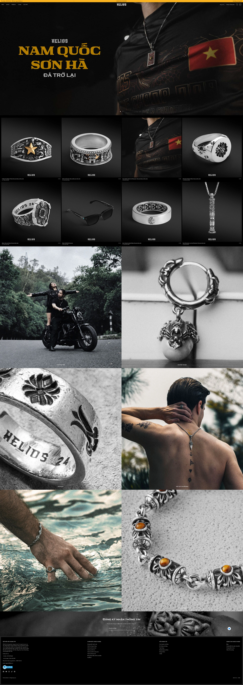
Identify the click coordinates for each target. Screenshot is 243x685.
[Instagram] (9, 671)
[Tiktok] (11, 671)
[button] (120, 111)
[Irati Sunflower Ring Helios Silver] (151, 212)
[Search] (237, 4)
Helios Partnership (230, 650)
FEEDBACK (14, 4)
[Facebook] (3, 671)
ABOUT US (235, 677)
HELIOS (7, 677)
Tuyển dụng (161, 648)
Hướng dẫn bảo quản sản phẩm (233, 646)
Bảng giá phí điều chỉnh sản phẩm (94, 655)
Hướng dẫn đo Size (230, 648)
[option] (121, 57)
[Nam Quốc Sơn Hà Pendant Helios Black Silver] (151, 147)
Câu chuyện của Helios (164, 644)
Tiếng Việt (222, 4)
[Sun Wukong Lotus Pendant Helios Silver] (212, 212)
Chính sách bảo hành (91, 648)
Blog (227, 644)
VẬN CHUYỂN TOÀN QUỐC (121, 1)
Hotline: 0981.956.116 (7, 1)
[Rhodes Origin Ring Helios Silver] (212, 147)
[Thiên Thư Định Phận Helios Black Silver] (31, 147)
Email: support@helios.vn (18, 1)
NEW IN (7, 4)
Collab (160, 653)
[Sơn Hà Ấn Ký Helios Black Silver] (91, 147)
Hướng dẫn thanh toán (92, 644)
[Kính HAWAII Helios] (91, 212)
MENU (3, 4)
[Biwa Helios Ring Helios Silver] (31, 212)
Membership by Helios (163, 650)
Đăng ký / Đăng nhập (230, 4)
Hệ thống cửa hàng (236, 1)
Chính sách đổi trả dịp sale (93, 651)
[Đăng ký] (133, 628)
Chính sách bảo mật (91, 653)
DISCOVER (25, 4)
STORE (239, 677)
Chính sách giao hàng (92, 646)
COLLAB (19, 4)
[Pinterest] (14, 671)
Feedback (89, 657)
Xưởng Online (162, 651)
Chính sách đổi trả (91, 650)
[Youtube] (6, 671)
